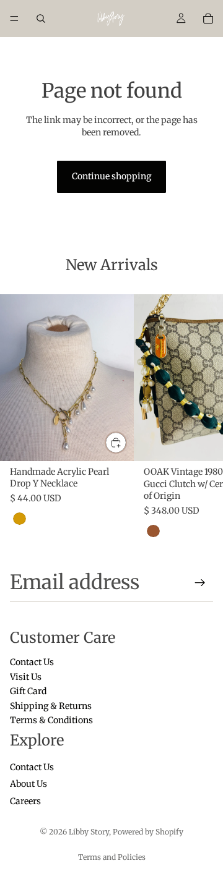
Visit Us (26, 676)
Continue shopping (111, 176)
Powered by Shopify (148, 831)
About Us (28, 784)
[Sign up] (200, 583)
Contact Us (32, 662)
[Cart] (208, 18)
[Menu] (14, 18)
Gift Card (28, 691)
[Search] (41, 18)
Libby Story (89, 831)
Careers (25, 801)
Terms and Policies (112, 857)
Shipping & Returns (51, 705)
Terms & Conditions (51, 720)
